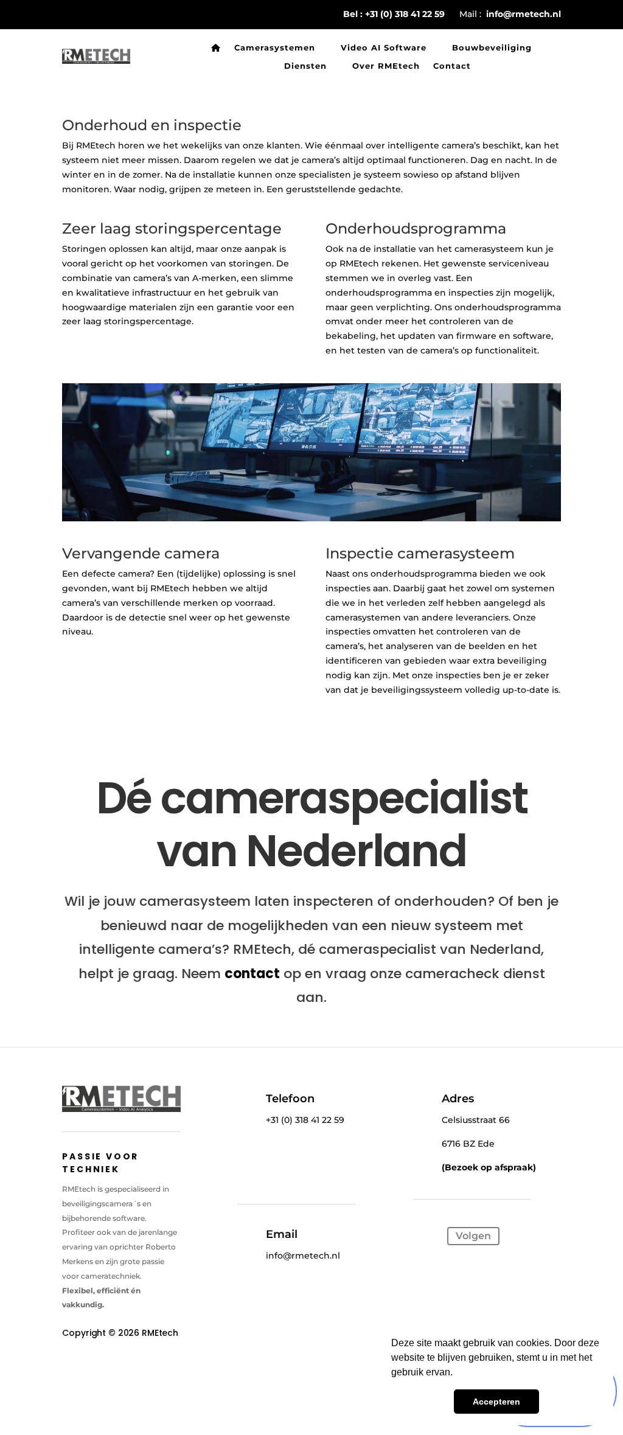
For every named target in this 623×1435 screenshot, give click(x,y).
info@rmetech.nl (523, 14)
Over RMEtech (386, 66)
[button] (457, 1373)
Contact (452, 66)
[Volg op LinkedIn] (427, 1237)
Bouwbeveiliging (492, 47)
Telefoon (290, 1098)
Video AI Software (383, 47)
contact (252, 973)
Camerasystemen (274, 47)
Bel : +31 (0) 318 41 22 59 (394, 14)
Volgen (473, 1236)
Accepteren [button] (496, 1401)
